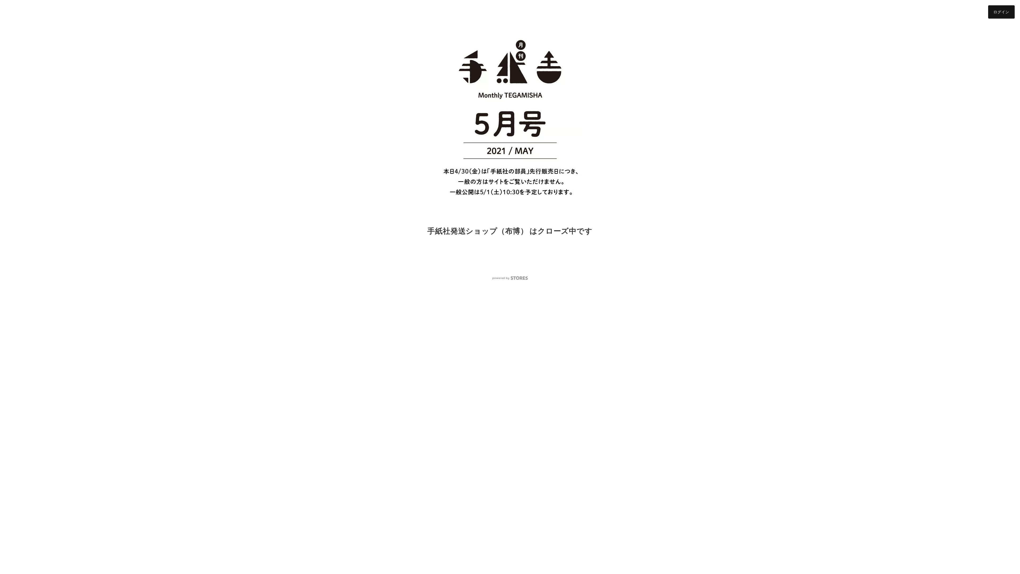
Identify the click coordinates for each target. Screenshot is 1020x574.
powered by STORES (510, 278)
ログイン (1001, 12)
